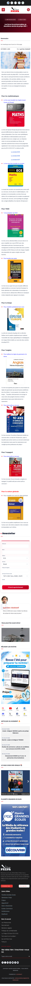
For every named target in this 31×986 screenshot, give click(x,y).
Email (3, 579)
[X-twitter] (5, 962)
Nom (3, 549)
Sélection (22, 19)
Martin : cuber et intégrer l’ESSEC (12, 740)
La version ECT (15, 159)
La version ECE (15, 155)
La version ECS (15, 152)
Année (3, 561)
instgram (3, 710)
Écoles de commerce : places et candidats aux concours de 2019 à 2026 (15, 748)
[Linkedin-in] (10, 962)
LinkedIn (25, 710)
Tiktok (17, 710)
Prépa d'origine (5, 567)
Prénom (4, 543)
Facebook (18, 715)
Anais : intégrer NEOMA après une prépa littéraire (15, 732)
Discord (3, 715)
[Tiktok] (15, 962)
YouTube (10, 710)
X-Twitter (10, 715)
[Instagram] (8, 962)
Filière (3, 555)
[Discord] (18, 962)
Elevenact (19, 974)
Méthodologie (11, 19)
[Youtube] (13, 962)
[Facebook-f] (3, 962)
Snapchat (25, 715)
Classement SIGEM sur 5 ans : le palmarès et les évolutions (15, 757)
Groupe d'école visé (7, 573)
